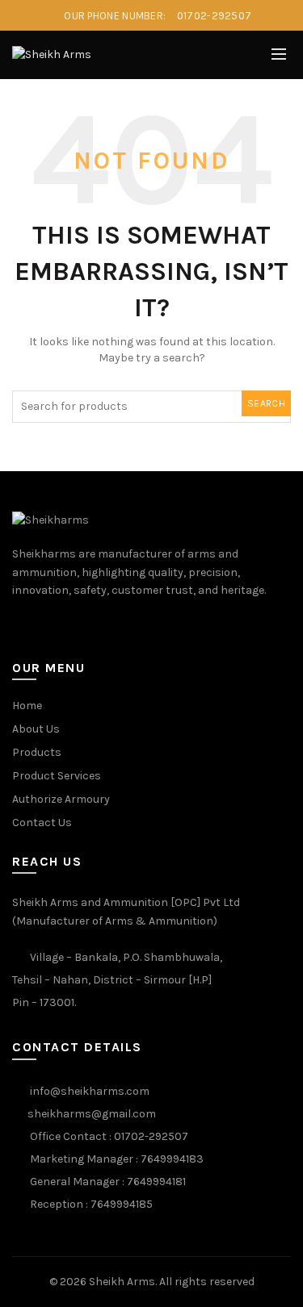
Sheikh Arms (122, 1281)
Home (27, 705)
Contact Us (42, 822)
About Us (36, 729)
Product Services (56, 776)
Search (266, 403)
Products (36, 752)
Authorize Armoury (61, 799)
